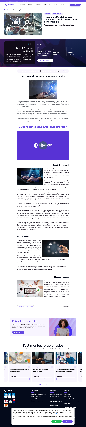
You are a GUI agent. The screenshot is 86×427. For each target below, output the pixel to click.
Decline (67, 421)
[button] (19, 71)
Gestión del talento (36, 399)
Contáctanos (67, 403)
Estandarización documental (38, 394)
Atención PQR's (54, 405)
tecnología (47, 13)
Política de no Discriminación (71, 401)
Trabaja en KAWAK (68, 396)
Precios (53, 4)
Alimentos (12, 367)
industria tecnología (57, 13)
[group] (43, 71)
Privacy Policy (58, 413)
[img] (63, 71)
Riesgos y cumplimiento (37, 401)
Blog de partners (54, 396)
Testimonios (46, 4)
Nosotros (62, 4)
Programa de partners (56, 394)
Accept (56, 421)
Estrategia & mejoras (36, 396)
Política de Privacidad (69, 399)
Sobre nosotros (67, 394)
